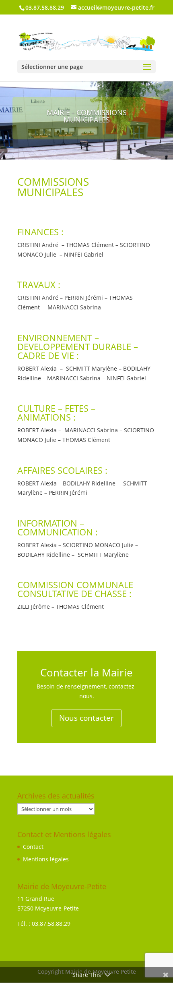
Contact (33, 846)
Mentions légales (46, 859)
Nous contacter (86, 718)
